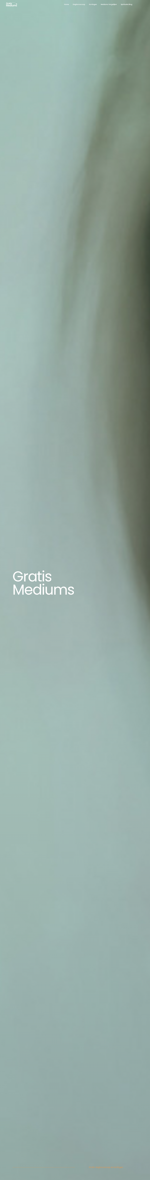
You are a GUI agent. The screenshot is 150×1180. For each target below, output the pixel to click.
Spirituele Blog (126, 4)
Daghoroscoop (79, 4)
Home (66, 4)
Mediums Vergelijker (109, 4)
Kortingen (93, 4)
